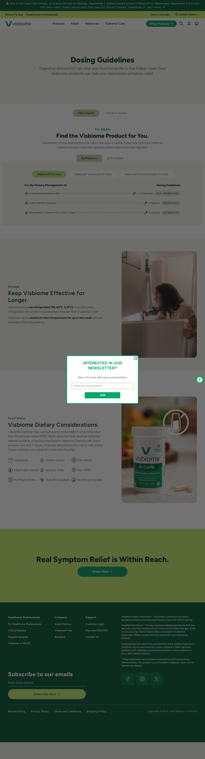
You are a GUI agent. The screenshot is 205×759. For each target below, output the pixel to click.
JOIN (103, 395)
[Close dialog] (135, 358)
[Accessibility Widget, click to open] (199, 379)
